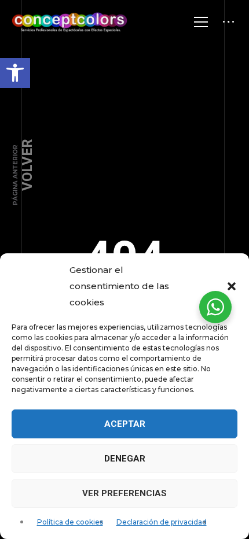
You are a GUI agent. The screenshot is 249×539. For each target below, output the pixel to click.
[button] (15, 73)
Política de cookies (70, 522)
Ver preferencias (124, 493)
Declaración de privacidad (161, 522)
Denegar (124, 458)
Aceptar (124, 424)
